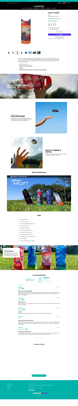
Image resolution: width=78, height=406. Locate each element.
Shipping (49, 16)
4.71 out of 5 (33, 279)
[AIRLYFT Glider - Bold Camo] (12, 365)
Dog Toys (54, 8)
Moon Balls (43, 8)
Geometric (53, 25)
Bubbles (51, 25)
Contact (11, 2)
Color (52, 23)
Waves (56, 25)
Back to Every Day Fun (39, 375)
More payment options (59, 36)
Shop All (23, 8)
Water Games (29, 8)
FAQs (18, 2)
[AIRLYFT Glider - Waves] (16, 365)
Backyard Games (36, 8)
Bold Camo (49, 25)
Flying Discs (48, 8)
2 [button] (38, 337)
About (8, 2)
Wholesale (8, 386)
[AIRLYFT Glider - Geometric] (15, 365)
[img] (20, 287)
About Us (8, 383)
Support (15, 2)
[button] (50, 20)
